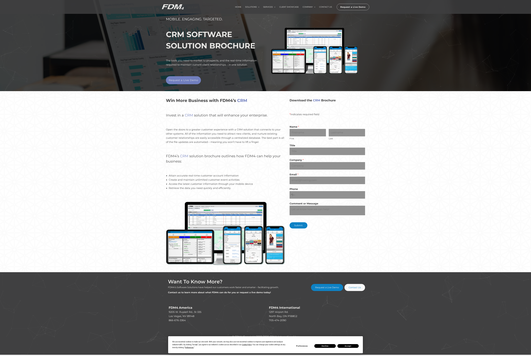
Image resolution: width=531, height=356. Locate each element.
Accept (348, 346)
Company (297, 160)
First (292, 138)
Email (294, 174)
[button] (353, 7)
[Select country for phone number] (293, 195)
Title (292, 145)
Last (331, 138)
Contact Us (355, 287)
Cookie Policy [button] (247, 345)
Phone (294, 189)
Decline (325, 346)
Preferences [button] (189, 348)
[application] (258, 7)
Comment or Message (304, 203)
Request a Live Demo (327, 287)
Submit (298, 225)
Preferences (302, 346)
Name (294, 126)
